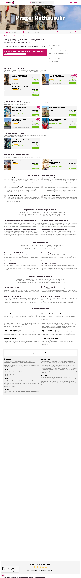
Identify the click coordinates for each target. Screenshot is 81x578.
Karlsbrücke (57, 198)
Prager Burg (64, 342)
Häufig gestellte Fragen (53, 61)
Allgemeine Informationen (54, 64)
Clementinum (47, 198)
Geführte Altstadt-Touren (54, 42)
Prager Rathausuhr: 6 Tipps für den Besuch (57, 50)
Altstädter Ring (56, 340)
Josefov (64, 198)
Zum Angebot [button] (36, 82)
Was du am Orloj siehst (53, 56)
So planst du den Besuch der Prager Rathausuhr (58, 53)
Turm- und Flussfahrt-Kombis (54, 45)
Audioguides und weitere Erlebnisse (56, 48)
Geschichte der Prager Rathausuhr (56, 58)
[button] (22, 79)
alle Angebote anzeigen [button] (57, 83)
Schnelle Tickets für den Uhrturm (55, 40)
